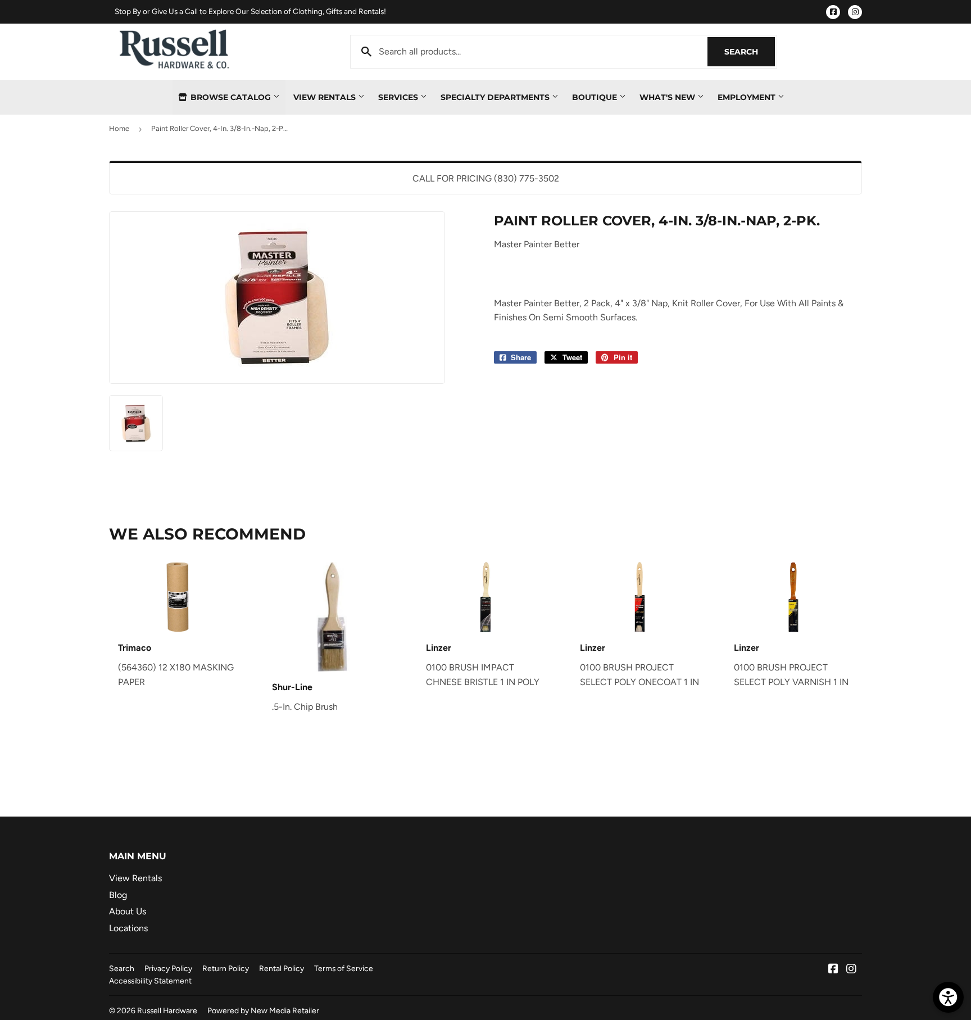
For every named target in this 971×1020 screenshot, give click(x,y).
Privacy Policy (168, 968)
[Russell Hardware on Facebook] (833, 969)
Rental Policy (281, 968)
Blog (118, 895)
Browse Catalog (230, 97)
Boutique (595, 97)
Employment (748, 97)
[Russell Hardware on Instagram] (851, 969)
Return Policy (225, 968)
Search (749, 52)
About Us (127, 911)
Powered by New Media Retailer (263, 1010)
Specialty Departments (496, 97)
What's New (668, 97)
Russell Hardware (167, 1010)
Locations (128, 928)
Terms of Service (343, 968)
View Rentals (325, 97)
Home (119, 128)
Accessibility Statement (150, 980)
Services (399, 97)
